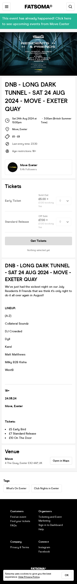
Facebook (44, 551)
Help (41, 529)
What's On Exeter (16, 488)
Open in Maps (61, 460)
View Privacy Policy (29, 577)
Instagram (44, 547)
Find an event (18, 516)
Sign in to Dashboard (50, 525)
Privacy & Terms (19, 547)
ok (67, 575)
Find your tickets (20, 521)
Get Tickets (38, 241)
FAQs (13, 525)
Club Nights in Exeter (46, 488)
